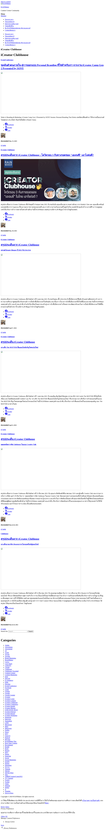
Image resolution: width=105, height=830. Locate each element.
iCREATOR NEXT (11, 710)
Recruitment (9, 745)
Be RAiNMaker (17, 28)
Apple (7, 653)
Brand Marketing (10, 658)
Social (7, 758)
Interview (11, 24)
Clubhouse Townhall (11, 671)
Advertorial (8, 649)
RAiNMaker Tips (10, 741)
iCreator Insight (10, 706)
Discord (7, 678)
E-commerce (9, 680)
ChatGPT (8, 665)
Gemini (7, 691)
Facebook (8, 688)
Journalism (8, 721)
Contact (10, 30)
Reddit (7, 747)
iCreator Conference (11, 704)
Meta (6, 726)
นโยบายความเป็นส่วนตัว (91, 800)
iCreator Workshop (11, 715)
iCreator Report (10, 714)
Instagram (8, 717)
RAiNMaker (5, 7)
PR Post (7, 739)
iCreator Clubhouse (8, 150)
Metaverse (8, 728)
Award (7, 654)
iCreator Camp (9, 699)
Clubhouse (4, 534)
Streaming (8, 765)
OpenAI (7, 736)
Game (7, 689)
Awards (7, 656)
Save (2, 825)
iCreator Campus (10, 701)
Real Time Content (11, 743)
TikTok (7, 771)
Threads (7, 769)
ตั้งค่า (47, 803)
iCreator (7, 697)
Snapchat (8, 756)
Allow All (4, 816)
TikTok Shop (9, 773)
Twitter (7, 782)
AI (6, 651)
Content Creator (10, 673)
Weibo (7, 787)
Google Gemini (10, 695)
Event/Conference (7, 60)
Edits (6, 682)
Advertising (9, 647)
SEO (6, 752)
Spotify (7, 762)
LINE (7, 723)
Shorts (7, 754)
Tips (9, 21)
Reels (7, 749)
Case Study (8, 664)
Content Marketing (11, 675)
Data (6, 677)
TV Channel (9, 778)
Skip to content (6, 2)
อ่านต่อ (3, 145)
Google (7, 693)
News (9, 19)
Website (7, 786)
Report (7, 750)
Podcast (7, 738)
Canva (7, 662)
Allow (7, 807)
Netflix (7, 730)
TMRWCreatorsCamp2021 (14, 776)
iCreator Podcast (10, 712)
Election (7, 684)
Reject (3, 807)
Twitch (7, 780)
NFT (6, 734)
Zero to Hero (9, 793)
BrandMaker (9, 660)
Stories (7, 763)
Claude (7, 667)
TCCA (7, 767)
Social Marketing (10, 760)
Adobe (7, 645)
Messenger (8, 725)
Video (9, 26)
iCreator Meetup (10, 708)
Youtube (7, 791)
